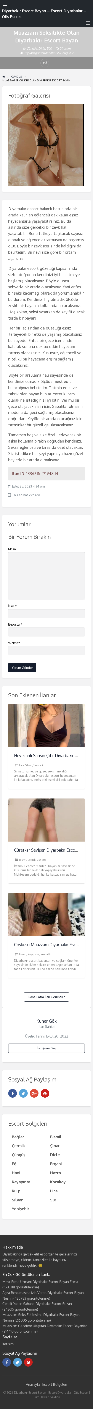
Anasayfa (33, 1384)
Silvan (28, 765)
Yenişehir (39, 765)
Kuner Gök (46, 1021)
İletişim (8, 1344)
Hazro (22, 954)
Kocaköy (58, 1181)
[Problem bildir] (44, 63)
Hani (16, 1172)
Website (14, 643)
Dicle (41, 48)
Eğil (48, 48)
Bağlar (18, 1136)
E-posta (15, 624)
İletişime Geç (46, 1048)
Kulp (16, 1190)
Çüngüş (32, 48)
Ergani (56, 1163)
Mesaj (12, 549)
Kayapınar (33, 954)
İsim (12, 606)
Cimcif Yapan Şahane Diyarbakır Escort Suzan (37, 1304)
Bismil (22, 859)
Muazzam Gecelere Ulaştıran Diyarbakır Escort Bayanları (44, 1326)
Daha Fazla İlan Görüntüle (47, 997)
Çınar (55, 1145)
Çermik (31, 859)
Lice (21, 765)
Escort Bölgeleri (54, 1384)
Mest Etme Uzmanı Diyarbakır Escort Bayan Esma (40, 1282)
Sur (53, 1199)
